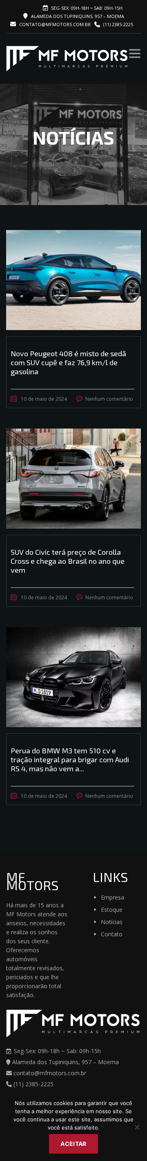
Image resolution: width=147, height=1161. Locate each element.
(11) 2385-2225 (118, 24)
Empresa (112, 897)
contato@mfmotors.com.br (54, 24)
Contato (111, 934)
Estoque (111, 909)
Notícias (111, 922)
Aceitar (73, 1143)
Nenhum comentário (109, 398)
